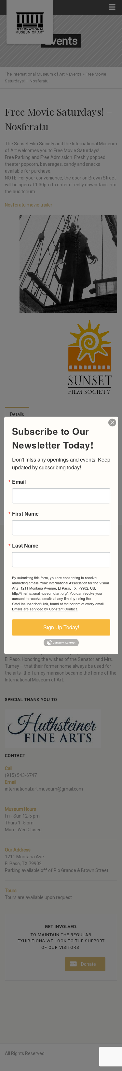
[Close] (112, 422)
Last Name (25, 545)
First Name (25, 513)
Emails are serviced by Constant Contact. (45, 608)
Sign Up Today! (61, 627)
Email (19, 481)
